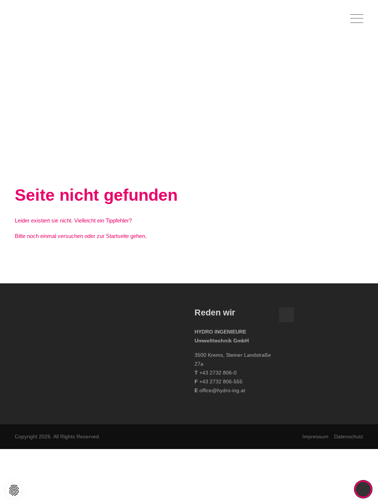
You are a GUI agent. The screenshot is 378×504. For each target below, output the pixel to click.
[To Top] (363, 489)
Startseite (117, 236)
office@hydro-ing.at (222, 390)
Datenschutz (348, 436)
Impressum (315, 436)
